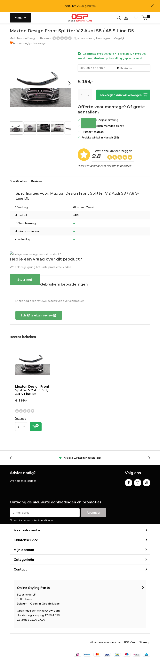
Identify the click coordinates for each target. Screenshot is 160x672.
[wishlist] (136, 17)
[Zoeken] (119, 17)
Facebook (128, 482)
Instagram (137, 482)
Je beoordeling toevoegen (93, 38)
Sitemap (144, 642)
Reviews (36, 181)
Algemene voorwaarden (106, 642)
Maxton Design (26, 38)
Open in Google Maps (45, 603)
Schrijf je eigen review (36, 315)
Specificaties (18, 181)
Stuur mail (25, 279)
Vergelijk (119, 38)
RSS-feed (130, 642)
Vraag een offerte (88, 123)
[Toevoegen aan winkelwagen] (36, 426)
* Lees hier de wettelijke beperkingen (31, 519)
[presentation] (66, 83)
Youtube (146, 482)
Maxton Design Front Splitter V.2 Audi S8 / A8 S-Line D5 (32, 390)
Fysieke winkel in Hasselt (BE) (82, 457)
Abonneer (94, 512)
